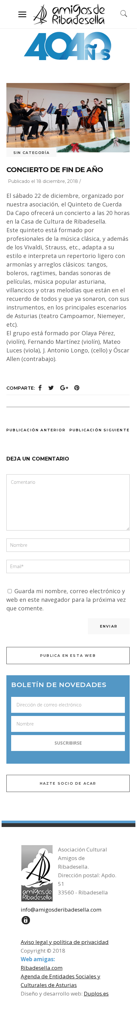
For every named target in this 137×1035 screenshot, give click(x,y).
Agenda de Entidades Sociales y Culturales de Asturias (60, 981)
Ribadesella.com (41, 967)
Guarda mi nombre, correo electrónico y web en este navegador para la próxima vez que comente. (66, 599)
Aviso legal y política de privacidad (65, 942)
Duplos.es (96, 993)
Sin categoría (31, 152)
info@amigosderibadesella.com (61, 909)
